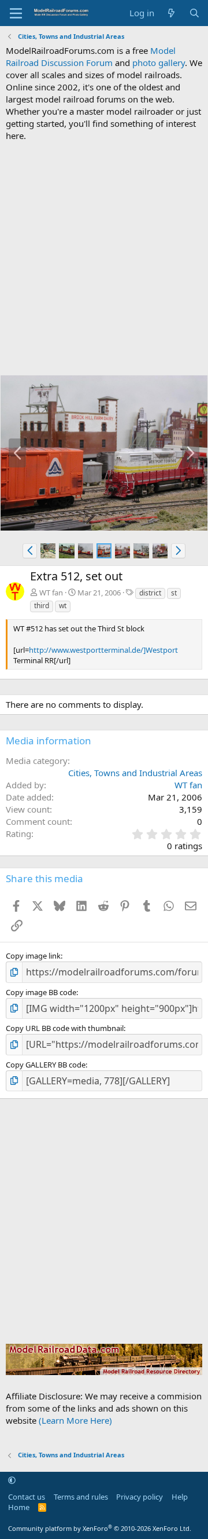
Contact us (26, 1497)
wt (62, 606)
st (174, 593)
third (41, 606)
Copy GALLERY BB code (46, 1064)
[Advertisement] (104, 258)
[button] (30, 550)
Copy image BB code (41, 992)
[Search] (194, 13)
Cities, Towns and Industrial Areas (135, 772)
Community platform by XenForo (99, 1528)
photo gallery (158, 62)
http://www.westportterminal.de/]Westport (103, 650)
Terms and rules (81, 1497)
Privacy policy (139, 1497)
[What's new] (171, 13)
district (150, 593)
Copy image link (33, 956)
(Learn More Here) (75, 1420)
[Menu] (15, 13)
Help (180, 1497)
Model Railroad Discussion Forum (91, 56)
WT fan (51, 592)
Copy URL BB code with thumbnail (65, 1028)
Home (18, 1507)
